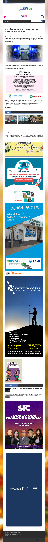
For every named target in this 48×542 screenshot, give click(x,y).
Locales (15, 33)
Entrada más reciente (9, 129)
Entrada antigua (40, 129)
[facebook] (34, 1)
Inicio (25, 129)
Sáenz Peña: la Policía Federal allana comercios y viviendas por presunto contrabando (26, 394)
